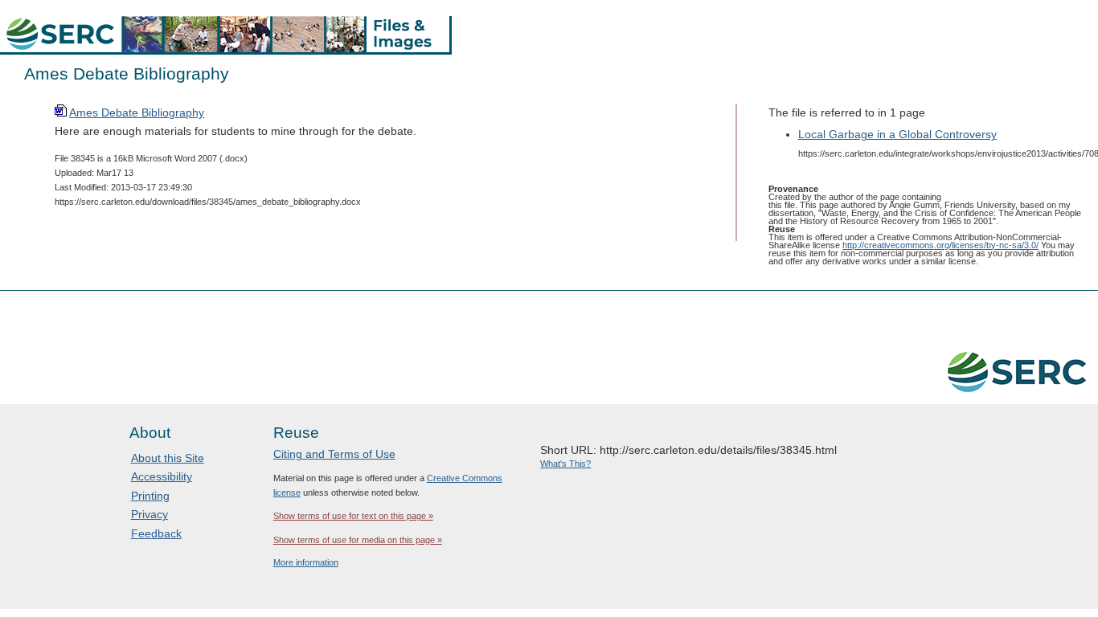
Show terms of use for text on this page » (353, 516)
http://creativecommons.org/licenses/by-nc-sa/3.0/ (940, 245)
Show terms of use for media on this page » (357, 540)
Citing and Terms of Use (334, 453)
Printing (150, 495)
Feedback (156, 533)
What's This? (565, 463)
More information (305, 562)
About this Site (167, 458)
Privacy (149, 514)
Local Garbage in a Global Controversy (897, 134)
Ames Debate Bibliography (136, 112)
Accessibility (161, 476)
